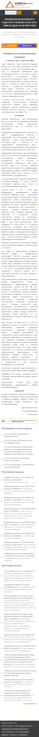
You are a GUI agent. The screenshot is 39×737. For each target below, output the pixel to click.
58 (34, 294)
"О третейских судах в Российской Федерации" (19, 536)
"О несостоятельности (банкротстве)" (19, 480)
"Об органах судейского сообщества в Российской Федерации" (20, 648)
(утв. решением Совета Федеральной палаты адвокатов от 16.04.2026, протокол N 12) (19, 695)
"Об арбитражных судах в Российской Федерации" (19, 557)
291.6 (28, 382)
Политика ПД (23, 735)
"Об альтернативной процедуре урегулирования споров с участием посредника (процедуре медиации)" (20, 545)
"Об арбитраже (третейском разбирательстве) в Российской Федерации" (19, 489)
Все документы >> (31, 704)
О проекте (13, 735)
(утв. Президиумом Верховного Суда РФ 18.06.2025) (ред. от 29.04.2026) (19, 683)
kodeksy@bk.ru (24, 732)
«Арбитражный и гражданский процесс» (15, 729)
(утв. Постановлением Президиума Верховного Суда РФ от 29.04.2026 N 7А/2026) (20, 661)
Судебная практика (10, 32)
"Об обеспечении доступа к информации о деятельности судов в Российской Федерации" (19, 501)
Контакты (5, 735)
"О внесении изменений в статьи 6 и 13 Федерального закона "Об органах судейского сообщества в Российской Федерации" (20, 638)
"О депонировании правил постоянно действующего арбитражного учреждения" (19, 588)
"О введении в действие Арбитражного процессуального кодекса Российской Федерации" (20, 525)
